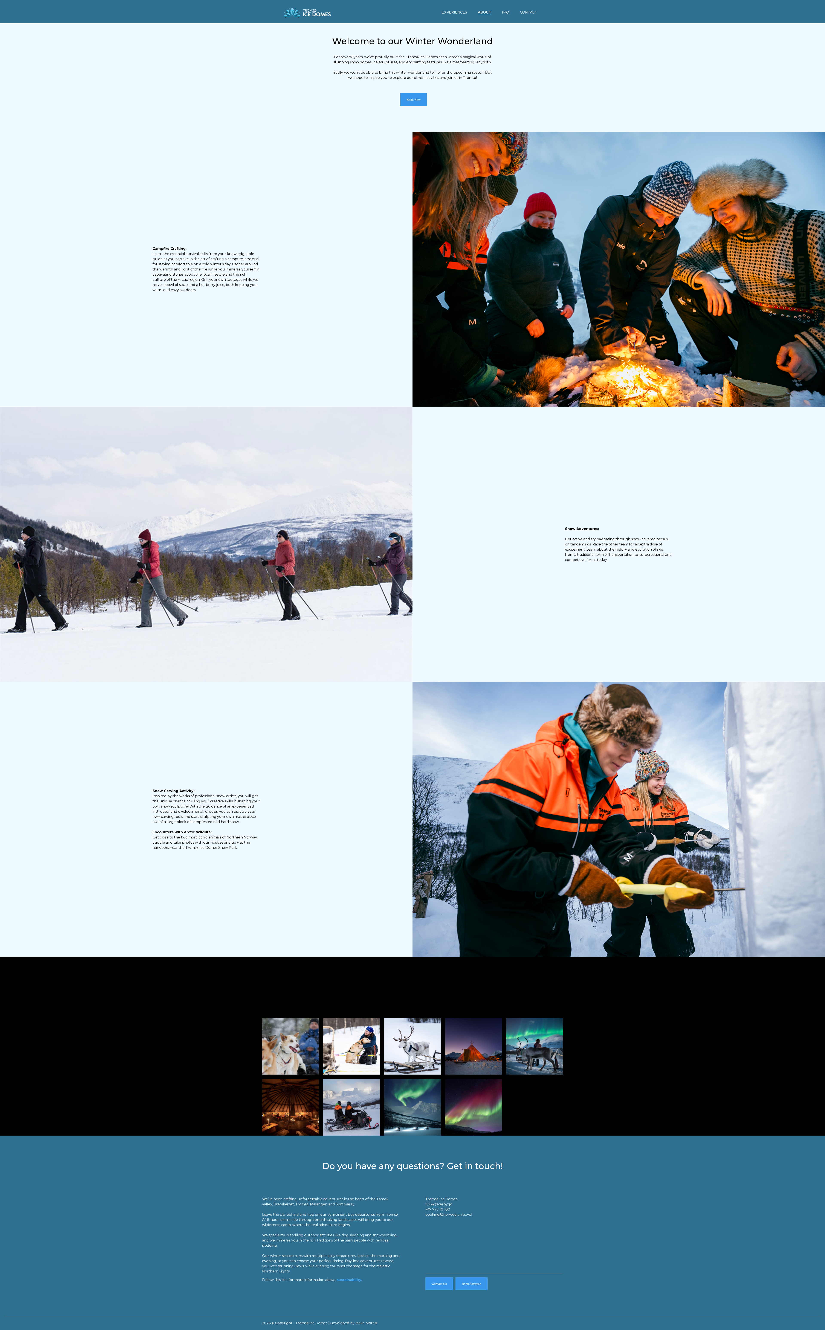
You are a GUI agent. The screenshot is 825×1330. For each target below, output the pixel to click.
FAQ (505, 12)
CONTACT (528, 12)
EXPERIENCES (454, 12)
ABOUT (484, 12)
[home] (307, 11)
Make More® (366, 1323)
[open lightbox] (290, 1046)
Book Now (413, 99)
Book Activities (471, 1284)
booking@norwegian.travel (448, 1214)
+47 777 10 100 (437, 1209)
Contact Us (439, 1284)
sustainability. (349, 1280)
